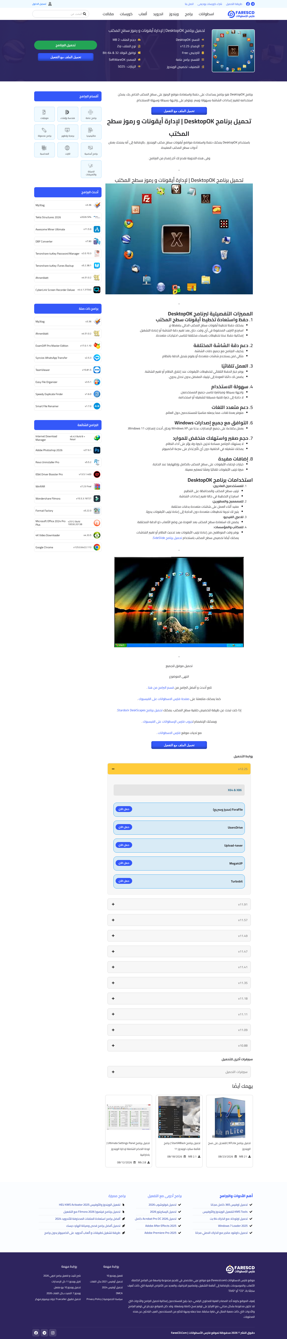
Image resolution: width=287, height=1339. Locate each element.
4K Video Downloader (48, 535)
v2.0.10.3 (86, 253)
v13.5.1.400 (85, 474)
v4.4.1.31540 (84, 289)
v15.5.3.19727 (83, 498)
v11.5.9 (87, 229)
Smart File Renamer (47, 406)
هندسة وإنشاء (68, 118)
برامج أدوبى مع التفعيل (165, 1196)
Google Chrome (44, 547)
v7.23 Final (85, 486)
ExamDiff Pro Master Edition (52, 345)
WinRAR (40, 486)
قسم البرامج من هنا (161, 687)
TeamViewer (43, 369)
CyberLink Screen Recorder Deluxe (55, 289)
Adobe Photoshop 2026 (49, 450)
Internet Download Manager (46, 438)
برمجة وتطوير (68, 136)
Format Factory (44, 510)
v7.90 (88, 241)
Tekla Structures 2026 (48, 217)
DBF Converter (44, 241)
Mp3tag (40, 205)
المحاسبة (44, 153)
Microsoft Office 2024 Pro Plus (50, 523)
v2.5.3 (88, 357)
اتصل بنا (189, 3)
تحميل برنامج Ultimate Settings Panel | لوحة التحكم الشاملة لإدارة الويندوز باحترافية (128, 1148)
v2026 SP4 (85, 217)
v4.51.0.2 (86, 277)
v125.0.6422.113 (82, 547)
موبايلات (44, 118)
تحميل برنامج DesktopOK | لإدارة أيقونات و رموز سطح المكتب (157, 30)
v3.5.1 (88, 382)
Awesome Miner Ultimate (50, 229)
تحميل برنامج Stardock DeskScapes (139, 710)
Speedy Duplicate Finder (49, 394)
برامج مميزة (117, 1196)
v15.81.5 (86, 370)
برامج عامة (91, 118)
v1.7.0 (88, 406)
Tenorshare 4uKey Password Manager (57, 253)
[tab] (179, 769)
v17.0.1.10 (85, 345)
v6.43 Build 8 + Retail (77, 437)
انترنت (67, 153)
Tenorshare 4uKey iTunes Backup (55, 265)
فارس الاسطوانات (169, 733)
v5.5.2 (88, 462)
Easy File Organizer (46, 382)
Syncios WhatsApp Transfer (51, 357)
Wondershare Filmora (48, 498)
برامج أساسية (91, 153)
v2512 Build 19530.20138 (75, 522)
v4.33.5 (87, 535)
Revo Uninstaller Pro (47, 462)
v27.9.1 (87, 450)
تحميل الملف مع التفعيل (65, 57)
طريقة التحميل (234, 3)
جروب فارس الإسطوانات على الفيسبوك (168, 721)
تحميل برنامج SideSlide (167, 538)
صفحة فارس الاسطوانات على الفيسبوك (164, 699)
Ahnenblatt (42, 277)
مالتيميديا (91, 136)
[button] (206, 14)
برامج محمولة (44, 136)
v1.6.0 (88, 394)
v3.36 (88, 205)
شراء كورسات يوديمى (210, 3)
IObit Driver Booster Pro (49, 474)
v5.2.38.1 (86, 265)
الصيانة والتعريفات (91, 172)
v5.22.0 (87, 510)
